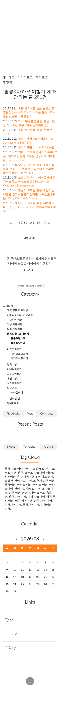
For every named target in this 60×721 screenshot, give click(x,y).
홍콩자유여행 (31, 504)
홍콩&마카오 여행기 (18, 333)
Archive (48, 446)
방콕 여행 (15, 492)
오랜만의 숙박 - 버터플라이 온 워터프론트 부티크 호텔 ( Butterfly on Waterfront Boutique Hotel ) (29, 181)
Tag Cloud (29, 446)
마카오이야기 (14, 349)
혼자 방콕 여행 (45, 480)
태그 (12, 77)
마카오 (31, 480)
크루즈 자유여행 (35, 472)
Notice (11, 446)
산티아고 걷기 (44, 476)
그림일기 (8, 305)
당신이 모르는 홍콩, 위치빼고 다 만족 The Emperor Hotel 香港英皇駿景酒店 (29, 207)
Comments (46, 413)
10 (14, 570)
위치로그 (42, 77)
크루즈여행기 (14, 374)
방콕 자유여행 (14, 329)
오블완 (9, 480)
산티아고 (19, 480)
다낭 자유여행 (14, 324)
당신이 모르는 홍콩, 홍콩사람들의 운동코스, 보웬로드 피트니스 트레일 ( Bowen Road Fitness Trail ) (29, 169)
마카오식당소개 (19, 358)
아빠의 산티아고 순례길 (20, 315)
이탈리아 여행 (14, 319)
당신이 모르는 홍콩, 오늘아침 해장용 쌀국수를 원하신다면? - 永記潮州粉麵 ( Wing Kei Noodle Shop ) (29, 194)
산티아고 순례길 (24, 488)
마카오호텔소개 (19, 353)
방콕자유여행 (13, 504)
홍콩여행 (10, 484)
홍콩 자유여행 (17, 496)
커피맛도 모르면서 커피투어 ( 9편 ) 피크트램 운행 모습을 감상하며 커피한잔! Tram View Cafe (30, 156)
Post (20, 688)
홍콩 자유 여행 (14, 468)
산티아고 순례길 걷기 (37, 468)
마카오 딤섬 (24, 484)
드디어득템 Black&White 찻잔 (36, 147)
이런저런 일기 (14, 398)
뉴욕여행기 (13, 364)
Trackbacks (13, 413)
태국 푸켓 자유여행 (17, 310)
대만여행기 (13, 378)
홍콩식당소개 (18, 343)
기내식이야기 (14, 369)
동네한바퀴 (13, 403)
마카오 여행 (40, 484)
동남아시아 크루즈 (33, 492)
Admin (8, 688)
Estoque (9, 700)
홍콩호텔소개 (18, 338)
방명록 (7, 82)
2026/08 (30, 539)
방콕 (7, 508)
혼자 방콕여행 (25, 476)
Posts (30, 413)
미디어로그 (25, 77)
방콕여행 (46, 504)
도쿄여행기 (13, 388)
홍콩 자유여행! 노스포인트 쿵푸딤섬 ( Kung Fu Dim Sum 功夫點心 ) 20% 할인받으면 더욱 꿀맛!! (29, 112)
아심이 (8, 694)
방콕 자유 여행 (43, 500)
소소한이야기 (18, 392)
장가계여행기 (14, 383)
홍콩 (20, 472)
